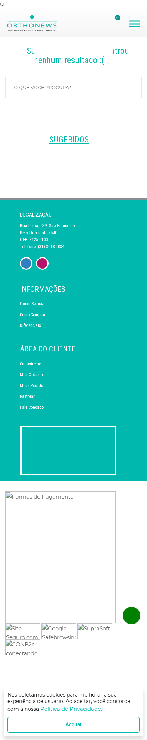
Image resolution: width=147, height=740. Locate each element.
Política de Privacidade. (71, 708)
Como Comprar (32, 314)
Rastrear (27, 396)
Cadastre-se (30, 363)
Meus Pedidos (32, 385)
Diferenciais (30, 325)
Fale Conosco (32, 407)
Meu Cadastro (32, 374)
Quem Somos (31, 303)
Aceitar (74, 724)
